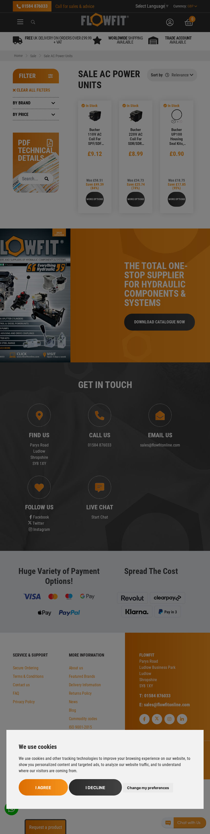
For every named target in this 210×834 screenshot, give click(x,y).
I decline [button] (95, 787)
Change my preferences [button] (148, 788)
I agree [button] (43, 787)
